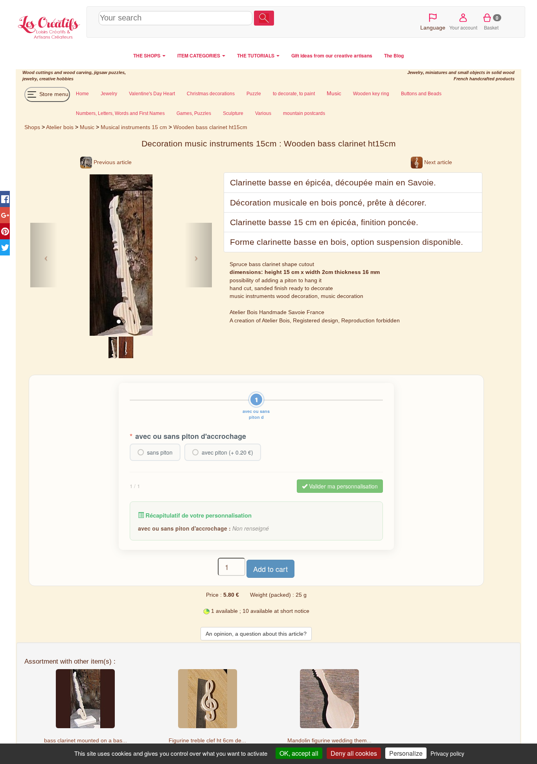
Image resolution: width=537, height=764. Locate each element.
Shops (32, 127)
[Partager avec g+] (5, 215)
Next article (437, 162)
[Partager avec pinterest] (5, 231)
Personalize (406, 753)
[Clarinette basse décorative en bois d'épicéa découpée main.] (113, 347)
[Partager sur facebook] (5, 199)
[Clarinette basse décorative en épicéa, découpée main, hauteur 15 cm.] (126, 347)
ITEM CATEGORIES (199, 55)
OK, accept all (299, 753)
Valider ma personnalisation (342, 486)
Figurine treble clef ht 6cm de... (207, 740)
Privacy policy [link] (447, 753)
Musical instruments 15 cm (134, 127)
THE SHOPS (147, 55)
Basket (491, 22)
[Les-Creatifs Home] (49, 26)
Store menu (53, 94)
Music (87, 127)
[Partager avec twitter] (5, 247)
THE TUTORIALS (256, 55)
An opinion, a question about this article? (256, 634)
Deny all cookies (354, 753)
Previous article (112, 162)
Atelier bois (60, 127)
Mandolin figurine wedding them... (329, 740)
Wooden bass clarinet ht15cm (210, 127)
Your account (463, 27)
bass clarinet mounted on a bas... (85, 740)
